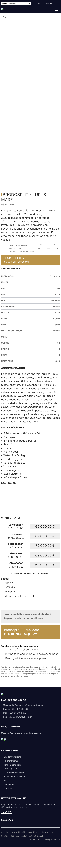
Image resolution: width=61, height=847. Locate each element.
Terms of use (36, 839)
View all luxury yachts (14, 772)
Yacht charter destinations (16, 776)
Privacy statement (52, 839)
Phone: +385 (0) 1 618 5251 (16, 709)
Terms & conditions (12, 765)
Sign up (7, 812)
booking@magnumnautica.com (17, 717)
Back (5, 17)
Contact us (9, 784)
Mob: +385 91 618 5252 (14, 713)
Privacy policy (10, 768)
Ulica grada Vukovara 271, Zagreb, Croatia (23, 705)
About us (8, 788)
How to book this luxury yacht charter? (27, 614)
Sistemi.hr (39, 836)
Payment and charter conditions (23, 618)
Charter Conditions (12, 757)
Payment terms (11, 761)
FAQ (39, 4)
